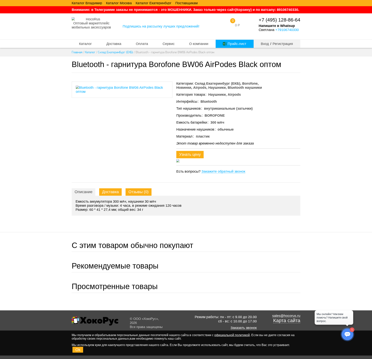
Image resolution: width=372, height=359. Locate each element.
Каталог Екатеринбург (153, 3)
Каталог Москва (119, 3)
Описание (83, 192)
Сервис (169, 44)
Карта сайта (286, 320)
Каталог (85, 44)
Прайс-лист (236, 44)
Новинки (183, 88)
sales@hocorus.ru (286, 316)
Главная (77, 52)
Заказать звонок (244, 328)
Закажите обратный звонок (223, 171)
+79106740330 (287, 30)
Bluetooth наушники (245, 88)
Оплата (142, 44)
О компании (198, 44)
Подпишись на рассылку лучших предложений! (161, 26)
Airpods (199, 88)
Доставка (113, 44)
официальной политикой (232, 335)
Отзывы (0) (138, 192)
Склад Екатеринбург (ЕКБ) (115, 52)
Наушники (217, 88)
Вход (265, 44)
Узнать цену (190, 154)
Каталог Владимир (87, 3)
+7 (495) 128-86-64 (279, 19)
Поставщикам (186, 3)
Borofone (250, 83)
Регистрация (283, 44)
